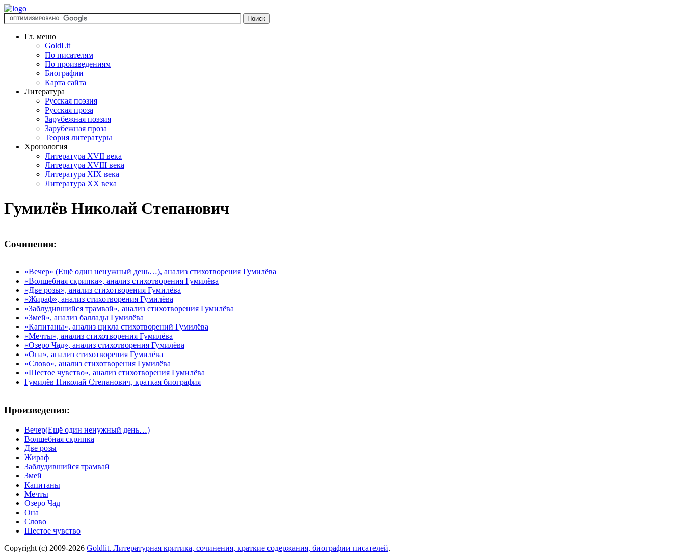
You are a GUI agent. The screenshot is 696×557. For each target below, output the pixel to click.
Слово (35, 521)
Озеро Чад (42, 503)
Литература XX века (81, 183)
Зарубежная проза (76, 128)
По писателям (69, 54)
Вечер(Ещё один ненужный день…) (87, 429)
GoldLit (57, 45)
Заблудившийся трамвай (67, 466)
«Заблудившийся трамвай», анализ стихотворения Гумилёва (129, 308)
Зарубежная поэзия (78, 119)
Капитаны (42, 484)
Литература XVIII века (84, 165)
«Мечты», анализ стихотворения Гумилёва (98, 336)
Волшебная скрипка (59, 439)
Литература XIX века (82, 174)
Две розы (40, 448)
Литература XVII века (83, 155)
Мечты (36, 494)
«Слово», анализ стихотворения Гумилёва (97, 363)
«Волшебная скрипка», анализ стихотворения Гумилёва (121, 280)
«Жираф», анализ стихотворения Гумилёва (98, 299)
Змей (33, 475)
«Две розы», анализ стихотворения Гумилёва (102, 290)
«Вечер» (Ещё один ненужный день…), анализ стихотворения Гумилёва (150, 271)
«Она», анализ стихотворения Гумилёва (93, 354)
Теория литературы (78, 137)
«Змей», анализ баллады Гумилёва (84, 317)
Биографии (64, 73)
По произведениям (78, 64)
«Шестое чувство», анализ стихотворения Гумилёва (114, 372)
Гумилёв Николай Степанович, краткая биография (112, 381)
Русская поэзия (71, 100)
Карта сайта (65, 82)
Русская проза (69, 110)
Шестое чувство (52, 530)
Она (31, 512)
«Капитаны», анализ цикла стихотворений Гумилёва (116, 326)
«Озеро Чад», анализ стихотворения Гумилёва (104, 345)
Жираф (36, 457)
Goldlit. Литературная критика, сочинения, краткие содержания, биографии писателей (237, 548)
